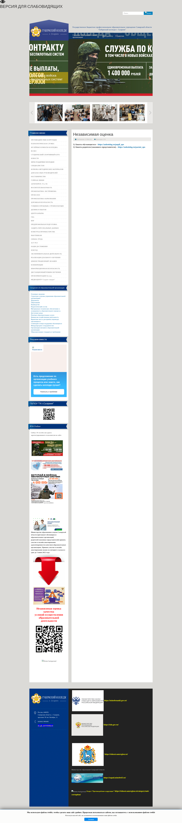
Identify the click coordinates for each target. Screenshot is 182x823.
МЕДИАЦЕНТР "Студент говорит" (43, 279)
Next (150, 112)
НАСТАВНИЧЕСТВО (38, 176)
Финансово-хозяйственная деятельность (45, 317)
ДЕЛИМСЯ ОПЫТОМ (38, 210)
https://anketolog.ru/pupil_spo (111, 144)
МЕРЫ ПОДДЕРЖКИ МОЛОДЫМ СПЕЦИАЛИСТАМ (42, 164)
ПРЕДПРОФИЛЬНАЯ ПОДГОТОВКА (44, 224)
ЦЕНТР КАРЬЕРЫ (37, 213)
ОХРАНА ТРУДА (37, 239)
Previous (32, 112)
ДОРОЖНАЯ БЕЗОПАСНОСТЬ (42, 202)
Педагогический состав (39, 307)
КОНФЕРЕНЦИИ (37, 265)
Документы (35, 300)
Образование (35, 302)
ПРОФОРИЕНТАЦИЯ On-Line (41, 276)
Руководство (35, 304)
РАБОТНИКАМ (36, 235)
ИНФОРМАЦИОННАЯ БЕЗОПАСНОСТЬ (45, 268)
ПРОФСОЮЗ (35, 195)
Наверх (178, 818)
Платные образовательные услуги (42, 315)
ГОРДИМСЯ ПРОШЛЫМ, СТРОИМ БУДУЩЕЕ (47, 206)
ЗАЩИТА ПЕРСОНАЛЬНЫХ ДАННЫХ (45, 228)
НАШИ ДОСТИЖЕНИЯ (39, 246)
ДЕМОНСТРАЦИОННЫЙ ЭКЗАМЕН (44, 261)
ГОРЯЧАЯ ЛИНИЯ (37, 180)
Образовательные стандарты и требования (45, 332)
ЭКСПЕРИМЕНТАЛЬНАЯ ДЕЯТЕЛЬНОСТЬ (46, 254)
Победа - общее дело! (134, 79)
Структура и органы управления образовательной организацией (48, 297)
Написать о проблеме (48, 392)
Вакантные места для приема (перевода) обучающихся (45, 320)
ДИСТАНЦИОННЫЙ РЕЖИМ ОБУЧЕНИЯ (46, 272)
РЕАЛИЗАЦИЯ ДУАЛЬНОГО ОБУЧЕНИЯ (45, 257)
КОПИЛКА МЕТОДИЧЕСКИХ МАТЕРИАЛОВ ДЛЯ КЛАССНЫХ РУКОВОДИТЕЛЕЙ (47, 171)
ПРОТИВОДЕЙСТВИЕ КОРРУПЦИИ (44, 140)
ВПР (32, 221)
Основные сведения (38, 294)
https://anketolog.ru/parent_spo (131, 147)
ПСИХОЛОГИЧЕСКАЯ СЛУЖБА (42, 143)
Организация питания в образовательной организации (45, 329)
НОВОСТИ (35, 158)
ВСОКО (33, 151)
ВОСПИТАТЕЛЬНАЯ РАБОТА (41, 187)
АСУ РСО (34, 243)
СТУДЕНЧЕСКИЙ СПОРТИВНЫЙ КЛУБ (45, 155)
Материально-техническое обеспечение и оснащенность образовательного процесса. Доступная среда (46, 311)
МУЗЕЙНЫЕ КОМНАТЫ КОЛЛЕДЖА (44, 147)
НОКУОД (34, 250)
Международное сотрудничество (42, 325)
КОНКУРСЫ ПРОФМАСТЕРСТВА (43, 232)
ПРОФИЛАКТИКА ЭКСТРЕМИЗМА (43, 191)
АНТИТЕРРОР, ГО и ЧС (39, 184)
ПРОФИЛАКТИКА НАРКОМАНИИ (43, 198)
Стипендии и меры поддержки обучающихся (46, 323)
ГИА (32, 217)
